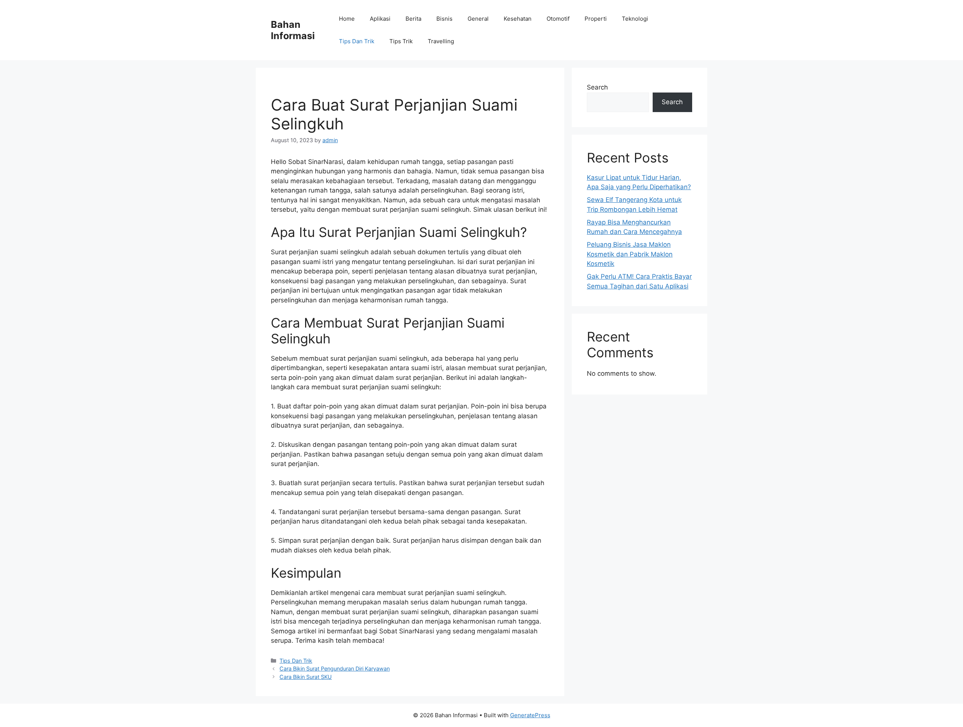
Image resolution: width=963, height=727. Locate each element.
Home (347, 18)
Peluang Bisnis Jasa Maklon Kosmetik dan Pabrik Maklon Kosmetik (630, 254)
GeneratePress (530, 715)
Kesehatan (518, 18)
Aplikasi (380, 18)
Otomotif (558, 18)
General (478, 18)
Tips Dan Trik (356, 41)
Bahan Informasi (293, 30)
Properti (596, 18)
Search (597, 87)
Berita (413, 18)
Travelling (441, 41)
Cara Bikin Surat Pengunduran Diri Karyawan (334, 668)
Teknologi (635, 18)
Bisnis (444, 18)
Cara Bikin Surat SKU (305, 677)
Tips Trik (401, 41)
